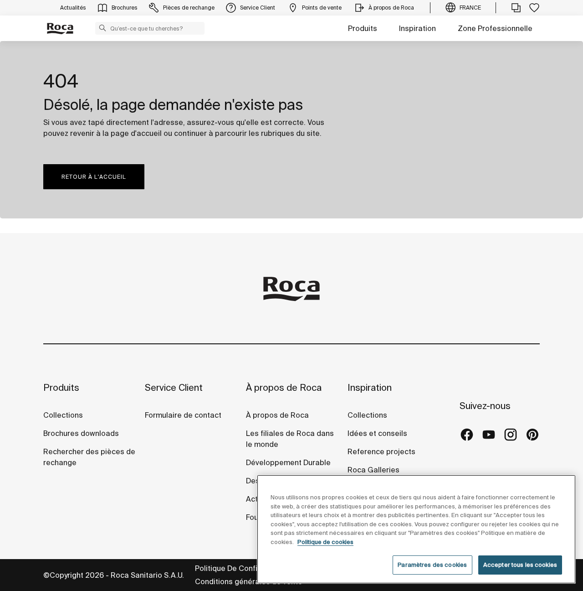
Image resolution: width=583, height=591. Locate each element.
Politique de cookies (325, 542)
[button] (102, 27)
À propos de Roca (284, 387)
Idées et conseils (377, 433)
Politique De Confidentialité (243, 568)
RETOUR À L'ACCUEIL (93, 177)
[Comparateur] (516, 7)
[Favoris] (534, 7)
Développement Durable (288, 462)
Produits (362, 28)
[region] (416, 529)
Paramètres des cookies (432, 564)
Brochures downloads (81, 433)
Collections (63, 415)
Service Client (174, 387)
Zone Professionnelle (495, 28)
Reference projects (381, 451)
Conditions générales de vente (248, 581)
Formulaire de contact (183, 415)
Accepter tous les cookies (520, 564)
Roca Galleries (373, 470)
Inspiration (417, 28)
